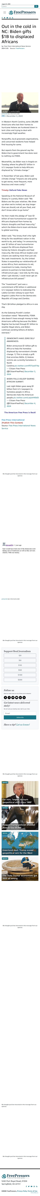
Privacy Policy (22, 1191)
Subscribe (20, 717)
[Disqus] (20, 510)
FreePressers (22, 13)
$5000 (20, 680)
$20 (20, 655)
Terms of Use (32, 1191)
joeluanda (5, 113)
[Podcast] (5, 697)
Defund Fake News (18, 190)
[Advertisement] (20, 71)
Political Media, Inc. (34, 1192)
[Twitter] (4, 18)
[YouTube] (7, 18)
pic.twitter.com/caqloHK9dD (26, 398)
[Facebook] (2, 18)
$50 (20, 660)
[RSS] (12, 18)
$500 (20, 670)
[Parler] (10, 18)
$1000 (20, 675)
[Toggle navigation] (5, 12)
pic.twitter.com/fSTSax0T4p (27, 366)
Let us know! (23, 724)
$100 (20, 665)
